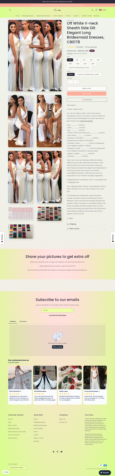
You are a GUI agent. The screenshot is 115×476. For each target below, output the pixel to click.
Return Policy (12, 425)
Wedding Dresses (39, 422)
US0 (70, 60)
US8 (98, 60)
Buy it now (87, 93)
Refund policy (12, 438)
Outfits (36, 435)
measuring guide (86, 121)
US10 (70, 64)
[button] (10, 10)
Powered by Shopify (102, 468)
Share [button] (71, 218)
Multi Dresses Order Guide (17, 432)
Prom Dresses (38, 428)
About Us (62, 419)
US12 (77, 64)
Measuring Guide (13, 428)
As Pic (71, 74)
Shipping (69, 53)
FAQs (9, 422)
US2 (77, 60)
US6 (91, 60)
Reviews (36, 441)
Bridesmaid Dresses (40, 425)
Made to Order (39, 438)
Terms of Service (14, 435)
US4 (84, 60)
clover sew (93, 468)
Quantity (69, 78)
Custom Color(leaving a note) (88, 74)
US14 (85, 64)
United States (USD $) (16, 467)
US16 (92, 64)
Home (36, 419)
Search (10, 419)
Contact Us (63, 422)
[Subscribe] (72, 310)
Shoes (36, 432)
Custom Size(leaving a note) (79, 68)
